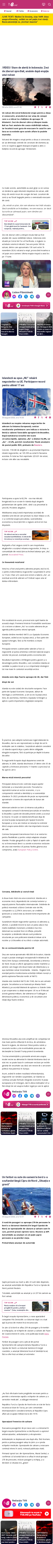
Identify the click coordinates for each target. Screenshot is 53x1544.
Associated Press (16, 554)
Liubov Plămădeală (22, 292)
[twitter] (42, 107)
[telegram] (46, 107)
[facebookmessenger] (35, 107)
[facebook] (38, 107)
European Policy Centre (28, 849)
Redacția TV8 (19, 1091)
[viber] (50, 107)
